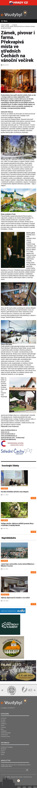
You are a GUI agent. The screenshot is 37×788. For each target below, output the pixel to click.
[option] (11, 690)
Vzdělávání (4, 731)
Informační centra (5, 736)
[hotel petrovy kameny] (10, 624)
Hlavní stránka (5, 25)
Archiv (2, 754)
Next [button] (35, 690)
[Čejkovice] (12, 647)
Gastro (2, 725)
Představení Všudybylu (7, 747)
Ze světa (3, 720)
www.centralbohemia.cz (9, 436)
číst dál (33, 498)
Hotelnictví (3, 723)
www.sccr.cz (5, 432)
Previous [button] (2, 690)
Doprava (3, 722)
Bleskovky (3, 749)
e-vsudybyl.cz (4, 708)
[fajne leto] (18, 670)
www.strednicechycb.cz (9, 430)
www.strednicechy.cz (8, 434)
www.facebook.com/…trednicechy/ (13, 437)
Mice (2, 729)
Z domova (14, 25)
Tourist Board (4, 734)
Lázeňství (3, 727)
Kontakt (3, 752)
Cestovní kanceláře (6, 733)
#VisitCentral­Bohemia (8, 439)
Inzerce (3, 750)
